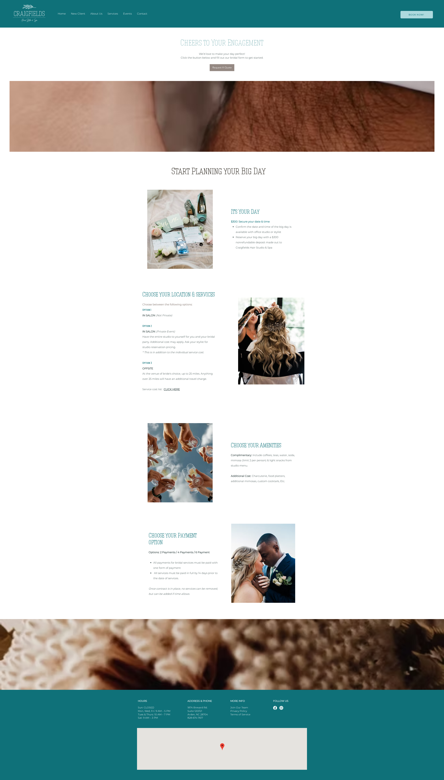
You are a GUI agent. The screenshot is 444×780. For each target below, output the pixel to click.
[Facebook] (275, 708)
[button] (113, 13)
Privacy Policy (238, 711)
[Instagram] (281, 708)
